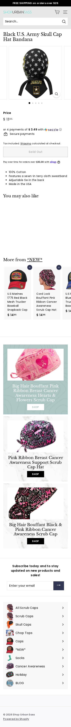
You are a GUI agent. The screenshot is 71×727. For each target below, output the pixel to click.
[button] (35, 130)
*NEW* (34, 259)
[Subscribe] (58, 585)
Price (7, 113)
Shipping (25, 143)
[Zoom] (56, 93)
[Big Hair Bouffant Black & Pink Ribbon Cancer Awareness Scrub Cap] (35, 503)
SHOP (35, 407)
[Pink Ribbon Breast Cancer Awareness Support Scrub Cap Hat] (35, 436)
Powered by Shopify (16, 719)
